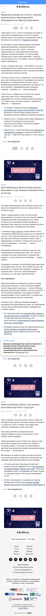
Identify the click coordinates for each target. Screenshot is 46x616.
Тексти (16, 549)
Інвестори (29, 549)
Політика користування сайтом (23, 567)
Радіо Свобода (17, 231)
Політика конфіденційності (23, 570)
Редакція (29, 546)
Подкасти (17, 554)
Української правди (29, 40)
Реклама (29, 551)
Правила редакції (23, 564)
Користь (16, 551)
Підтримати (23, 2)
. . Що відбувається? (22, 348)
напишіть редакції (23, 608)
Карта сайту (29, 554)
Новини (16, 546)
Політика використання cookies (23, 572)
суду (11, 210)
